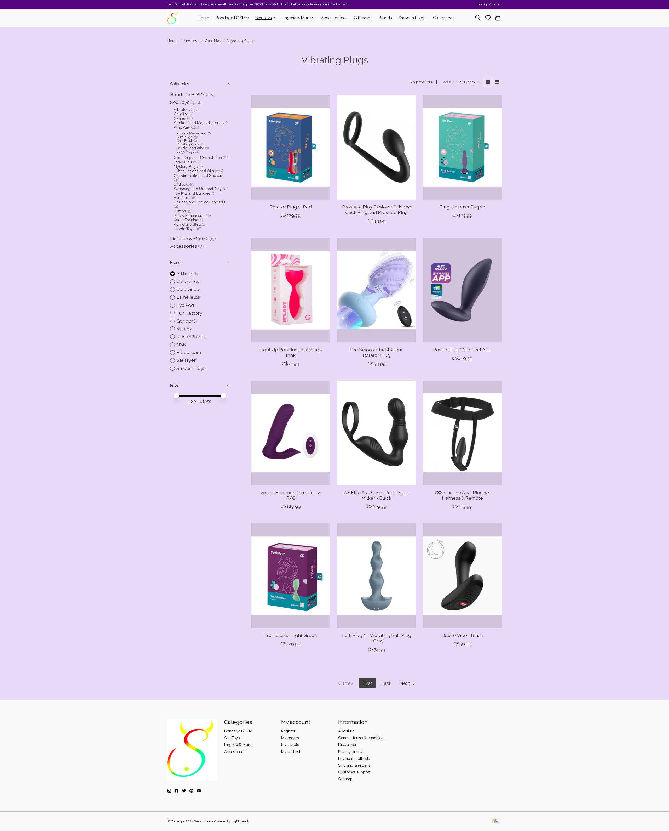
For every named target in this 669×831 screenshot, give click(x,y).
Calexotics (187, 281)
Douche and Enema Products (199, 202)
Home (203, 17)
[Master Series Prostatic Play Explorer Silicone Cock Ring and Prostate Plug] (376, 147)
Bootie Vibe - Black (462, 635)
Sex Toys (191, 40)
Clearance (442, 17)
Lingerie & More (187, 238)
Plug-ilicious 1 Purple (462, 207)
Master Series (191, 336)
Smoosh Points (413, 17)
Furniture (181, 197)
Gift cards (363, 17)
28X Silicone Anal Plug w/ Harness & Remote (462, 495)
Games (180, 118)
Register (288, 731)
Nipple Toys (184, 229)
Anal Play (213, 40)
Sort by (447, 82)
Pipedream (188, 352)
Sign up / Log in (488, 4)
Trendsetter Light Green (290, 635)
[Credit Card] (495, 821)
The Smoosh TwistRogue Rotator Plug (376, 352)
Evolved (185, 305)
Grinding (181, 114)
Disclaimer (347, 744)
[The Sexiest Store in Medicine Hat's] (173, 17)
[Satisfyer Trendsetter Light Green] (290, 575)
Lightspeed (240, 821)
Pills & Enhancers (188, 215)
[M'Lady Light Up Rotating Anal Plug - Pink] (290, 290)
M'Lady (184, 328)
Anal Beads (185, 141)
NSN (181, 344)
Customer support (354, 772)
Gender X (186, 321)
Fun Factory (189, 313)
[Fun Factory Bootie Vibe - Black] (462, 575)
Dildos (179, 184)
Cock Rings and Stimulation (198, 157)
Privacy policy (350, 751)
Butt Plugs (184, 137)
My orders (290, 738)
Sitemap (345, 779)
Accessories (183, 246)
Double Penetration (191, 148)
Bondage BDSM (187, 94)
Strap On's (183, 162)
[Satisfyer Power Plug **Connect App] (462, 290)
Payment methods (354, 758)
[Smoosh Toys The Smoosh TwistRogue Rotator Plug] (376, 290)
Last (385, 683)
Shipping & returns (354, 765)
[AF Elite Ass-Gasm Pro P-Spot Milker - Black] (376, 433)
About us (346, 731)
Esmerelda (188, 297)
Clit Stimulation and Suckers (198, 175)
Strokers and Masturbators (197, 123)
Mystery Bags (186, 166)
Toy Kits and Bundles (192, 193)
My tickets (290, 744)
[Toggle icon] (478, 17)
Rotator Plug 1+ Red (290, 207)
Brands (385, 17)
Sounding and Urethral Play (198, 188)
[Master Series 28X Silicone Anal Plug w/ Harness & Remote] (462, 433)
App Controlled (187, 224)
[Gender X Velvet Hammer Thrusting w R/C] (290, 433)
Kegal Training (186, 220)
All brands (187, 273)
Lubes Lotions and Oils (194, 171)
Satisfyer (186, 360)
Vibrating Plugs (188, 144)
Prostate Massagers (191, 133)
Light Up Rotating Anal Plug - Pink (290, 352)
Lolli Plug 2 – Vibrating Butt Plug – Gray (376, 637)
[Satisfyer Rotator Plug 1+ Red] (290, 147)
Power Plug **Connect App (462, 349)
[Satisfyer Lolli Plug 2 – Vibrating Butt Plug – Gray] (376, 575)
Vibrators (182, 109)
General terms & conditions (361, 738)
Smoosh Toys (191, 368)
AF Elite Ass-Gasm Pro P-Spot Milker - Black (376, 495)
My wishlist (290, 751)
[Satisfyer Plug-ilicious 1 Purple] (462, 147)
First (367, 683)
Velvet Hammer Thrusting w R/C (290, 495)
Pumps (180, 211)
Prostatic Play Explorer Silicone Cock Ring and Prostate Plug (376, 209)
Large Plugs (185, 152)
